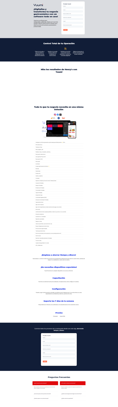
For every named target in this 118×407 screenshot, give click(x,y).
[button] (59, 86)
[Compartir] (113, 1)
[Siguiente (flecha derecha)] (116, 203)
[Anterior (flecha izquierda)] (1, 203)
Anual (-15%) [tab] (62, 316)
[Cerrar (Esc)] (116, 1)
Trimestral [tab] (55, 316)
